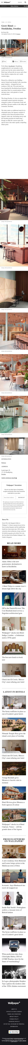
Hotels (9, 22)
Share (5, 61)
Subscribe (20, 2)
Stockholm (12, 66)
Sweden (3, 474)
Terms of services (20, 502)
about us (14, 1009)
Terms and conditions (14, 1014)
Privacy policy (14, 1016)
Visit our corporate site (18, 1039)
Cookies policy (14, 1019)
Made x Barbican (14, 6)
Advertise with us (14, 1021)
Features (18, 34)
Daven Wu (5, 32)
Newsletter (24, 61)
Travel (3, 22)
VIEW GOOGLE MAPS (8, 478)
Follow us (16, 61)
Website (3, 463)
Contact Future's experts (14, 1011)
